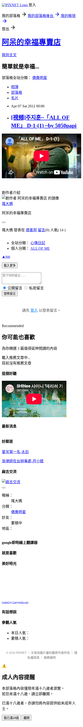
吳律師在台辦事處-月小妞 (23, 461)
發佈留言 (10, 293)
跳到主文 (9, 55)
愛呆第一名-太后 (15, 452)
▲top (6, 256)
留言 (41, 230)
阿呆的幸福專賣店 (31, 42)
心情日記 (37, 243)
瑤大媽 (7, 204)
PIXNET (21, 652)
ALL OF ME (40, 248)
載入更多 (10, 265)
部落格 (16, 92)
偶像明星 (39, 78)
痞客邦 (31, 230)
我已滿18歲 (11, 718)
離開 (27, 718)
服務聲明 (50, 657)
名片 (14, 98)
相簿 (14, 87)
